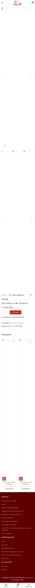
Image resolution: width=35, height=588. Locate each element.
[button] (4, 479)
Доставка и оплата (7, 548)
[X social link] (13, 326)
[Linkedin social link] (18, 326)
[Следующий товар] (33, 295)
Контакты (4, 545)
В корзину (16, 312)
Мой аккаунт (5, 558)
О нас (3, 541)
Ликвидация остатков (8, 501)
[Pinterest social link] (16, 326)
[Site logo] (17, 3)
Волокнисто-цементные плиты (11, 514)
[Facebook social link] (11, 326)
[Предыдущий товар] (29, 295)
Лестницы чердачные (16, 295)
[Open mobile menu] (2, 3)
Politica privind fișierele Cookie (11, 555)
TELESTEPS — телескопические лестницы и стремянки (16, 529)
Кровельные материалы (9, 521)
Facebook (4, 566)
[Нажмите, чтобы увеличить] (5, 146)
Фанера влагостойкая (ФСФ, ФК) (12, 511)
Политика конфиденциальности (12, 551)
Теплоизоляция (6, 533)
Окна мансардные (7, 518)
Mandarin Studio (18, 580)
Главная (4, 295)
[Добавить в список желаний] (13, 341)
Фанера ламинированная (9, 508)
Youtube (4, 570)
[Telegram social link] (21, 326)
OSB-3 (3, 504)
